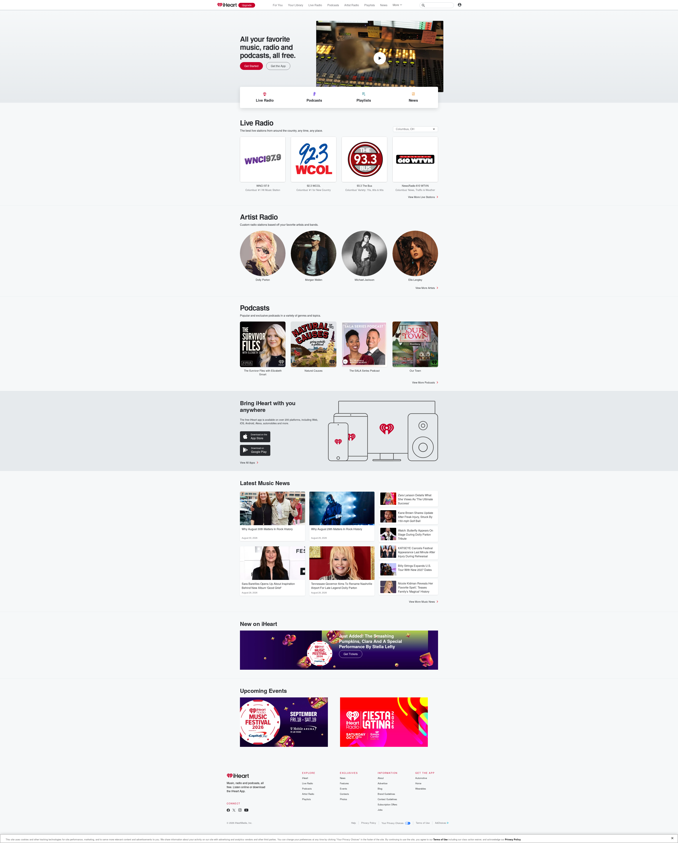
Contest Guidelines (387, 799)
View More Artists (425, 287)
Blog (380, 788)
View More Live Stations (421, 197)
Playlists (369, 5)
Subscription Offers (387, 804)
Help (353, 822)
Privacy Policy (368, 822)
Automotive (421, 778)
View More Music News (422, 601)
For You (278, 5)
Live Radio (315, 5)
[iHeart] (226, 5)
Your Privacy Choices (393, 823)
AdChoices (440, 822)
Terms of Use (423, 822)
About (381, 778)
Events (343, 788)
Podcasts (333, 5)
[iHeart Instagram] (240, 810)
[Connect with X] (234, 810)
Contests (344, 794)
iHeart (305, 778)
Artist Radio (351, 5)
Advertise (382, 783)
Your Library (295, 5)
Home (418, 783)
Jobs (380, 809)
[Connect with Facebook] (228, 810)
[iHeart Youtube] (246, 810)
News (383, 5)
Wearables (420, 788)
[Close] (672, 838)
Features (344, 783)
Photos (343, 799)
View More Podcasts (423, 382)
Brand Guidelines (386, 794)
